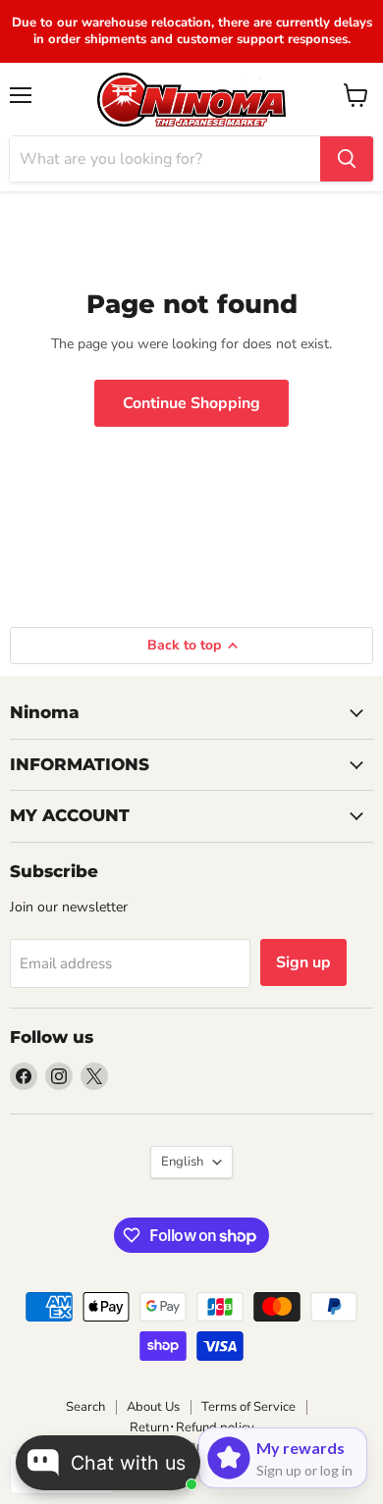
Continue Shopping (191, 403)
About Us (153, 1407)
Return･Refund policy (192, 1427)
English (182, 1161)
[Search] (346, 159)
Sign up (303, 962)
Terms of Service (248, 1407)
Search (85, 1407)
